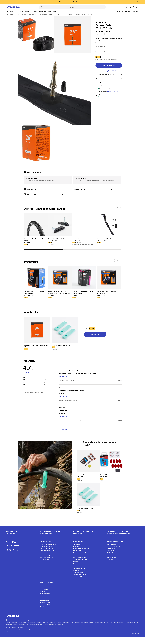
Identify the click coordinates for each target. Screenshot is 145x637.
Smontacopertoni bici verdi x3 (61, 345)
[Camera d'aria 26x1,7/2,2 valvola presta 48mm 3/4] (54, 89)
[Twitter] (10, 549)
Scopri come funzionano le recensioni (32, 392)
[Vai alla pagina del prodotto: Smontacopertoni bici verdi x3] (65, 330)
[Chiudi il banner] (138, 2)
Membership (128, 11)
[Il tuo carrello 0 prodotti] (137, 7)
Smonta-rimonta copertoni (80, 239)
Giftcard (135, 11)
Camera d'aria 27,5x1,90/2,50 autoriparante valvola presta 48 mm (59, 292)
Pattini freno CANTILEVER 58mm (58, 239)
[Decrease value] (97, 52)
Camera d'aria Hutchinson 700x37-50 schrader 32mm (84, 292)
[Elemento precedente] (114, 208)
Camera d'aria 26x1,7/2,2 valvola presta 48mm (36, 346)
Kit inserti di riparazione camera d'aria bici (86, 475)
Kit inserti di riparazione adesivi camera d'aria (109, 475)
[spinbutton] (101, 51)
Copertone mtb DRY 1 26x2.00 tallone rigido (36, 239)
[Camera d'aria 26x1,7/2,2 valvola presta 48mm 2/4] (36, 34)
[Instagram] (17, 549)
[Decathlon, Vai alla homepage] (13, 7)
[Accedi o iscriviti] (133, 7)
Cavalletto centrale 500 (104, 239)
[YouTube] (14, 549)
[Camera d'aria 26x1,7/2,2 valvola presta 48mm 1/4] (72, 34)
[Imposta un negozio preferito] (126, 7)
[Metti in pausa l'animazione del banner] (135, 2)
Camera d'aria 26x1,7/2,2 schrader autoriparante (34, 292)
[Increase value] (104, 52)
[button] (94, 244)
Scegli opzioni (95, 334)
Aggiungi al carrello (109, 65)
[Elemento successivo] (119, 208)
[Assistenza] (130, 7)
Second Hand (119, 11)
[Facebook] (7, 549)
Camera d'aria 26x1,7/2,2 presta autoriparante (106, 292)
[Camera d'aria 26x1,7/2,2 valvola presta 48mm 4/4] (36, 143)
